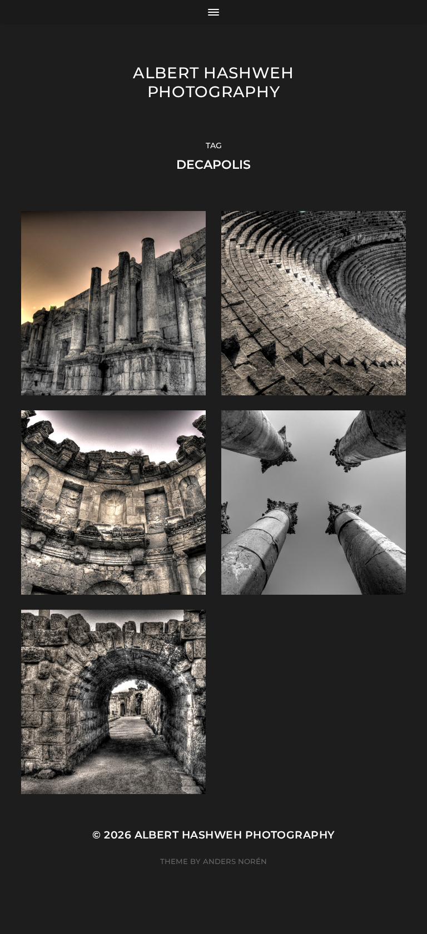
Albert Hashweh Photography (213, 82)
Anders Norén (235, 861)
